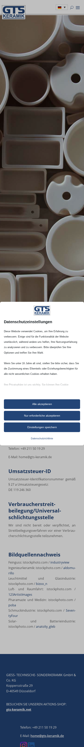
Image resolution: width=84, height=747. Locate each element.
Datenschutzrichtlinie (42, 438)
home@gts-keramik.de (47, 736)
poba (12, 605)
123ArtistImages (20, 594)
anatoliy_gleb (45, 626)
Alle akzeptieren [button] (42, 404)
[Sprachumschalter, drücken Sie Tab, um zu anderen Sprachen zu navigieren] (62, 7)
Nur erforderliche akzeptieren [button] (42, 415)
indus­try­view (59, 562)
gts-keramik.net (18, 709)
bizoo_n (41, 584)
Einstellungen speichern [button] (42, 427)
